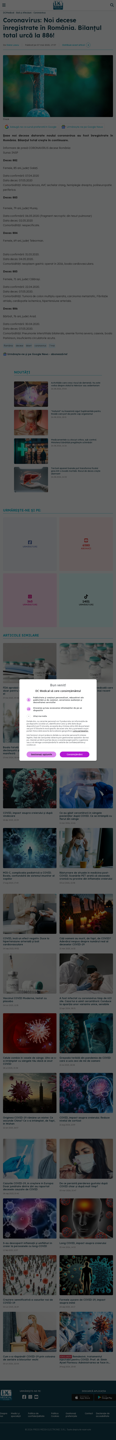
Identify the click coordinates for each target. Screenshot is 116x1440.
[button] (58, 716)
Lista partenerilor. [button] (81, 731)
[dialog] (58, 720)
